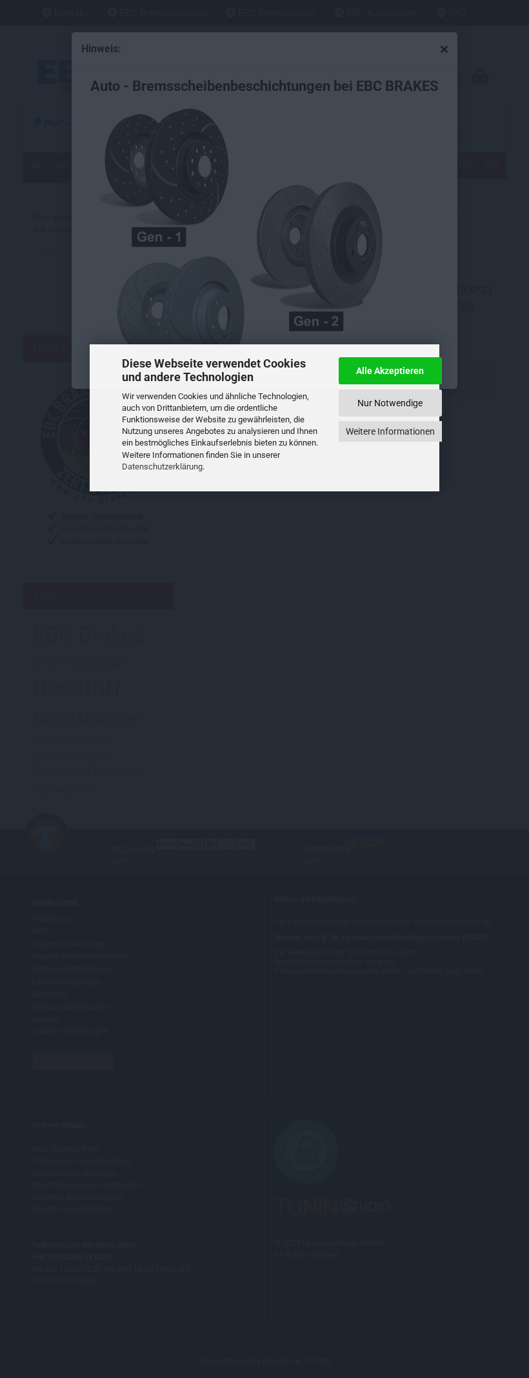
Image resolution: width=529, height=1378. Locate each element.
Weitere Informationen (390, 431)
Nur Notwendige (390, 403)
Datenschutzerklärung (162, 466)
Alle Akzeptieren (390, 371)
